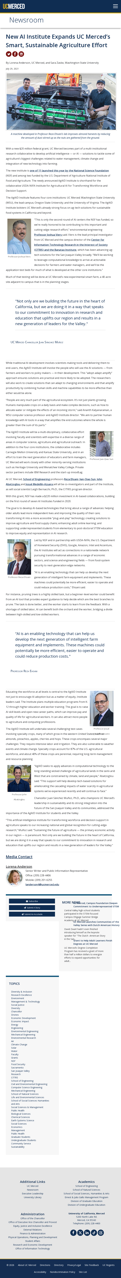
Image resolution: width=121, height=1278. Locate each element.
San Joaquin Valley (20, 1070)
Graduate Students (20, 1136)
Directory (58, 1265)
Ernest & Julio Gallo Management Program (86, 1197)
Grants (14, 1057)
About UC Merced (27, 1265)
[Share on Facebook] (15, 53)
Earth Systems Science (22, 1120)
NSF (13, 1060)
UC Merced (32, 1185)
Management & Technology (25, 1001)
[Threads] (101, 1232)
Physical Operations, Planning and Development (32, 1237)
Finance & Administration (33, 1233)
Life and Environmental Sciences (27, 1097)
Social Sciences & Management (27, 1107)
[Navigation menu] (115, 6)
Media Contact (19, 856)
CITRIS (14, 1077)
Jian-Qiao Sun (88, 479)
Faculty (14, 1054)
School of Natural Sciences (25, 1093)
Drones (15, 1014)
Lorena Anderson (19, 866)
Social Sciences (19, 1123)
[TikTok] (94, 1232)
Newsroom (26, 21)
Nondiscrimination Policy (62, 1271)
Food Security (18, 1064)
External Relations (32, 1229)
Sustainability (17, 1146)
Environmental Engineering (24, 1031)
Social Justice (17, 1004)
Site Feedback (92, 1265)
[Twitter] (80, 1232)
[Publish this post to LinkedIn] (21, 53)
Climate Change (19, 1044)
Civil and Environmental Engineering (29, 1084)
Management (18, 1130)
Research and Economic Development (32, 1244)
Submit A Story (33, 907)
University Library (32, 1197)
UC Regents (109, 1265)
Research (16, 1074)
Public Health (17, 1110)
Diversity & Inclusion (21, 991)
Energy (14, 1024)
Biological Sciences (21, 1113)
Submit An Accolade (33, 914)
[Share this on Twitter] (9, 53)
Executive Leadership (32, 1193)
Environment (17, 998)
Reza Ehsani (71, 479)
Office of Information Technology (32, 1248)
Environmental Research (23, 1037)
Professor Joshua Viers (48, 234)
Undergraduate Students (23, 1140)
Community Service (21, 1143)
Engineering (17, 1027)
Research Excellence (21, 994)
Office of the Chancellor (32, 1218)
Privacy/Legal (74, 1265)
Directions (45, 1265)
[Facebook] (73, 1233)
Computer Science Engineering (26, 1087)
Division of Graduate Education (86, 1201)
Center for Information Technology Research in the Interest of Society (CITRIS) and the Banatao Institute (71, 245)
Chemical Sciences (20, 1117)
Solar (13, 1047)
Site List (83, 1271)
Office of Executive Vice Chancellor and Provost (33, 1222)
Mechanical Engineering (23, 1034)
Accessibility (40, 1271)
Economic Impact (20, 1021)
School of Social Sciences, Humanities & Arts (86, 1193)
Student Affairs (32, 1240)
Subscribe (33, 901)
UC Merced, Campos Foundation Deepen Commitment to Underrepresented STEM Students (96, 906)
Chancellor (16, 1011)
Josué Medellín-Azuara (39, 484)
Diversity (15, 1008)
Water (14, 1051)
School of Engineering (36, 479)
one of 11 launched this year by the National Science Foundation (69, 170)
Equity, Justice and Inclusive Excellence (32, 1225)
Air (12, 1041)
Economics (16, 1127)
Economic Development (23, 1018)
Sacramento (17, 1067)
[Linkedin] (87, 1233)
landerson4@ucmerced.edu (42, 884)
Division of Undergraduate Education (86, 1204)
